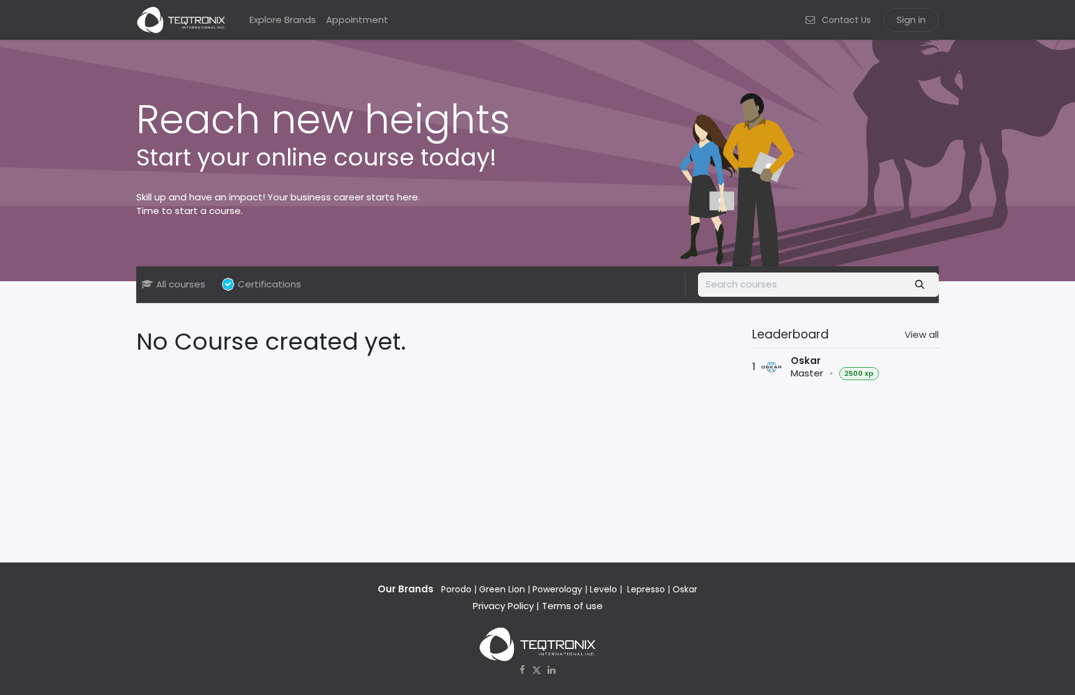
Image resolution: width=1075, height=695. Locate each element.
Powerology (557, 589)
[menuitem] (282, 20)
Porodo (456, 589)
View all (922, 334)
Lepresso (646, 589)
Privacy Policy (503, 605)
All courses (180, 284)
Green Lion (502, 589)
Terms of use (572, 605)
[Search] (920, 285)
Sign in (911, 19)
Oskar (684, 589)
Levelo (603, 589)
